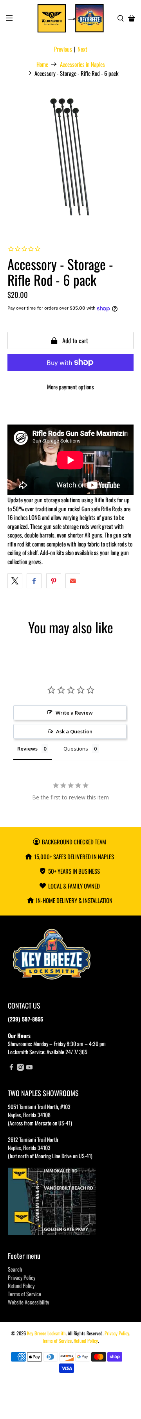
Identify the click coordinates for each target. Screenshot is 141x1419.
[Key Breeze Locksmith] (70, 18)
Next (82, 49)
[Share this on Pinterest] (53, 580)
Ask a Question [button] (74, 731)
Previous (63, 49)
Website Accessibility (28, 1302)
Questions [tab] (75, 748)
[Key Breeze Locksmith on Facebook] (11, 1068)
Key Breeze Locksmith (46, 1333)
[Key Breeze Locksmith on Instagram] (20, 1068)
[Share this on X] (14, 580)
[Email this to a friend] (72, 580)
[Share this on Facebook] (34, 580)
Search (15, 1269)
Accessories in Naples (82, 64)
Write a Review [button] (74, 712)
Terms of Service (24, 1294)
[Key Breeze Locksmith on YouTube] (29, 1068)
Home (42, 64)
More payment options (70, 386)
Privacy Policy (21, 1277)
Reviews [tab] (27, 748)
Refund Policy (21, 1285)
